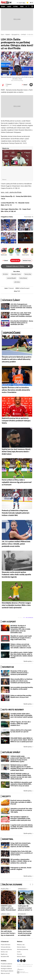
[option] (8, 913)
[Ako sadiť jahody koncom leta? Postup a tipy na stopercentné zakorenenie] (8, 923)
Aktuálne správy (11, 752)
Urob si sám (5, 914)
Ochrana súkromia (5, 947)
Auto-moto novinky (13, 709)
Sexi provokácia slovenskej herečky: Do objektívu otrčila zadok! (21, 688)
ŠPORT (3, 6)
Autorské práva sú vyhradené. (24, 966)
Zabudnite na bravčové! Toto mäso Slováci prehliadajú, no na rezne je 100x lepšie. (21, 810)
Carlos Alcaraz (23, 278)
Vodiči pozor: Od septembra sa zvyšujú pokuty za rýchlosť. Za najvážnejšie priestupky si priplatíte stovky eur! (25, 908)
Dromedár (22, 914)
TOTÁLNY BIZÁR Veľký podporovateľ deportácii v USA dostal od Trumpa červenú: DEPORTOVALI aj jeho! (20, 758)
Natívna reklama (21, 956)
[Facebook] (18, 961)
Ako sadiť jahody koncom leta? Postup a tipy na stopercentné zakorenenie (8, 933)
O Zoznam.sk (5, 941)
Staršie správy (28, 661)
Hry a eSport (9, 621)
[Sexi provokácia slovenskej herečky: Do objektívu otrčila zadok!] (5, 689)
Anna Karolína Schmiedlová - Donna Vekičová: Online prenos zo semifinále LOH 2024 (21, 322)
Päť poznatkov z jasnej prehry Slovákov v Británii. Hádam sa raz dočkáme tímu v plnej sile (20, 861)
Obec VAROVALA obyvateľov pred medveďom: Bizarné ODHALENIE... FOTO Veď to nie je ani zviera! (21, 784)
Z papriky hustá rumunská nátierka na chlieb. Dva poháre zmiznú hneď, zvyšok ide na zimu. (21, 826)
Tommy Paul (27, 274)
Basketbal (7, 839)
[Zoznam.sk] (20, 970)
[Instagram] (21, 961)
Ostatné (7, 34)
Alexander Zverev (16, 274)
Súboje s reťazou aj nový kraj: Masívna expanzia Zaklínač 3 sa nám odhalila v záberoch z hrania (20, 645)
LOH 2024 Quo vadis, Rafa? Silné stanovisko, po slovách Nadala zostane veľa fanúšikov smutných (21, 314)
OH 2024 (5, 274)
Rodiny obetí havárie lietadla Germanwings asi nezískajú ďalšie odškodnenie (25, 933)
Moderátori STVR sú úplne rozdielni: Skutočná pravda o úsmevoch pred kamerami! (19, 672)
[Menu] (32, 6)
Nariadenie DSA (5, 956)
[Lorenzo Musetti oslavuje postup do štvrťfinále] (8, 225)
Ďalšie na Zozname (12, 884)
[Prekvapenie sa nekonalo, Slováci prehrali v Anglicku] (5, 870)
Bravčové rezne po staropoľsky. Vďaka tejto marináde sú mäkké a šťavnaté (21, 802)
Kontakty (3, 961)
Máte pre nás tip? (5, 973)
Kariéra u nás (4, 952)
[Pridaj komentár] (31, 84)
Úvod (2, 34)
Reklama (19, 941)
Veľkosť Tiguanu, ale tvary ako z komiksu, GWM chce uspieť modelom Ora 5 (20, 723)
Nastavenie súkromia (6, 949)
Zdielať (25, 85)
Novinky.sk (8, 667)
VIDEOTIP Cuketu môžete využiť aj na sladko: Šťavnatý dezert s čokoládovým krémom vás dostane (8, 908)
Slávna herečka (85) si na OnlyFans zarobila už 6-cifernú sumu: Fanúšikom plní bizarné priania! (21, 680)
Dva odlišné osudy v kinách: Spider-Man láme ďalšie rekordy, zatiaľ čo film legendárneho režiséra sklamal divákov (21, 655)
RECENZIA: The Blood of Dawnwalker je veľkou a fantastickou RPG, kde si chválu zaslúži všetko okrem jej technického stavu (20, 629)
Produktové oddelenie (6, 964)
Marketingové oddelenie (7, 971)
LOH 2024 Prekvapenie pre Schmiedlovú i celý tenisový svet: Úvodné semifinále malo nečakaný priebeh (21, 306)
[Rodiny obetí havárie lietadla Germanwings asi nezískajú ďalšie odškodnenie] (25, 923)
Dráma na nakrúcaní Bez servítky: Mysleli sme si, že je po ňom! (20, 696)
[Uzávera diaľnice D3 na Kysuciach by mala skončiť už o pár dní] (5, 732)
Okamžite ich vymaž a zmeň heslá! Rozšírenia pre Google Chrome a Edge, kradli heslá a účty (21, 637)
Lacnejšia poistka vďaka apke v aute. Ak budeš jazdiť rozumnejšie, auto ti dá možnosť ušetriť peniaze (21, 715)
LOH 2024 (17, 282)
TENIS (21, 6)
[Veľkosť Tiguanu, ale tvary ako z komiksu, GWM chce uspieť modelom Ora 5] (5, 724)
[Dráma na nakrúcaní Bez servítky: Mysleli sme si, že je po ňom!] (5, 698)
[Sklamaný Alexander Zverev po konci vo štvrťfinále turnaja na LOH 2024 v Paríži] (17, 63)
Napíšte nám (4, 954)
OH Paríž (23, 34)
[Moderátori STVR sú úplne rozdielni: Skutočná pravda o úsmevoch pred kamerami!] (5, 673)
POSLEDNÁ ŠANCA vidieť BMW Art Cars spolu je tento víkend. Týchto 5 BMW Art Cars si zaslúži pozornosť (21, 739)
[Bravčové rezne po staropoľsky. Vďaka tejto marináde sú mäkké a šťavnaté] (5, 803)
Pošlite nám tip (15, 260)
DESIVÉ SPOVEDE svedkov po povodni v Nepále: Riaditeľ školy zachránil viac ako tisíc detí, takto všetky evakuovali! (20, 776)
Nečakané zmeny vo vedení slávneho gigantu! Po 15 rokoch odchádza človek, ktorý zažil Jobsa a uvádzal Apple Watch (21, 767)
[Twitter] (24, 961)
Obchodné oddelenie (6, 966)
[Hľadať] (28, 6)
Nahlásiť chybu (27, 260)
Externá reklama (21, 947)
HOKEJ (9, 6)
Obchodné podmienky (22, 949)
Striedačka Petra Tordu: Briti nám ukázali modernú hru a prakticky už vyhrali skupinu (21, 853)
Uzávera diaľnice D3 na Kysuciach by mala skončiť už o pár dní (20, 731)
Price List (19, 954)
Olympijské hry (15, 34)
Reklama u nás (20, 944)
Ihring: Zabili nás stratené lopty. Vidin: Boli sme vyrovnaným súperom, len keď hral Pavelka (20, 844)
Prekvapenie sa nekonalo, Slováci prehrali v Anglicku (20, 868)
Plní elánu (5, 889)
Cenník (18, 952)
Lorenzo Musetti (11, 278)
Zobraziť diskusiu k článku (18, 266)
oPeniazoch (22, 889)
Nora (24, 2)
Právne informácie (5, 944)
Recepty (6, 796)
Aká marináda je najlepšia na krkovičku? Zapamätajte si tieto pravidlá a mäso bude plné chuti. (20, 818)
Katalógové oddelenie (6, 968)
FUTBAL (15, 6)
